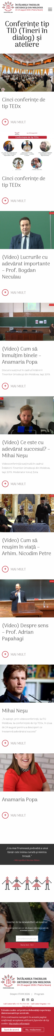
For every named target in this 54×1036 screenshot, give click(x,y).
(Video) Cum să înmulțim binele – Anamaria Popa (21, 356)
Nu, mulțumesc (33, 1030)
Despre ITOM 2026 (20, 994)
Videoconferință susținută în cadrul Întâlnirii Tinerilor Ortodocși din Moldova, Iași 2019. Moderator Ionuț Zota (26, 468)
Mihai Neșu (15, 711)
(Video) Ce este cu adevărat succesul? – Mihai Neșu (26, 449)
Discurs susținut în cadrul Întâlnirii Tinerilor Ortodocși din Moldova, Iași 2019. (26, 372)
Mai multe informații (19, 1024)
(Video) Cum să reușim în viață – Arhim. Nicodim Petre (26, 547)
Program (39, 994)
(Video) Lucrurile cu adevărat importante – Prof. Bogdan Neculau (26, 267)
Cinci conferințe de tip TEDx (23, 103)
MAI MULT (18, 122)
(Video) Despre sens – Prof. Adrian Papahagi (25, 632)
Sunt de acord (11, 1030)
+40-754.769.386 (22, 1004)
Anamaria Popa (19, 800)
